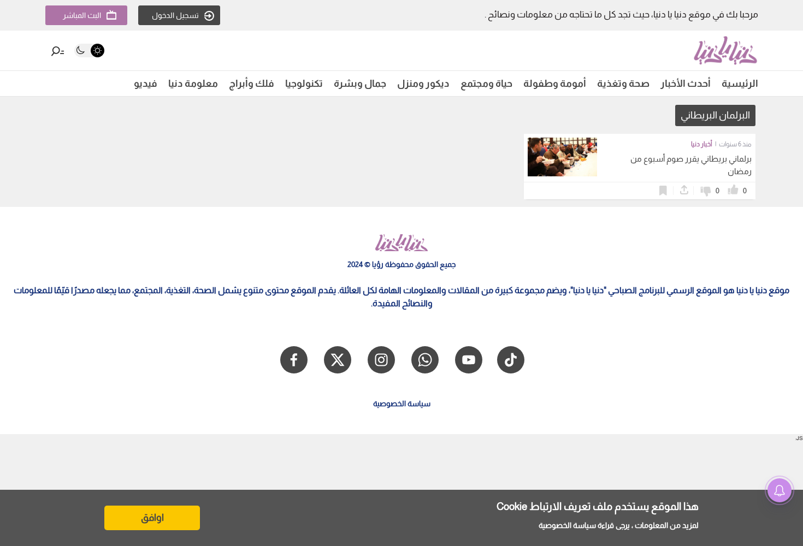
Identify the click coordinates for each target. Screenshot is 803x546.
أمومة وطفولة (554, 83)
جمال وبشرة (360, 83)
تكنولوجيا (304, 83)
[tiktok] (510, 359)
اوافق (152, 517)
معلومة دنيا (193, 83)
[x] (337, 359)
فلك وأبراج (251, 83)
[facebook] (294, 359)
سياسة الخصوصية (567, 525)
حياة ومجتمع (486, 83)
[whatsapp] (425, 359)
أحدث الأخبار (685, 83)
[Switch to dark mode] (89, 50)
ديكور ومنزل (423, 83)
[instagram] (381, 359)
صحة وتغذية (623, 83)
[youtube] (468, 359)
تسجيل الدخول (175, 15)
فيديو (145, 83)
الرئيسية (740, 83)
